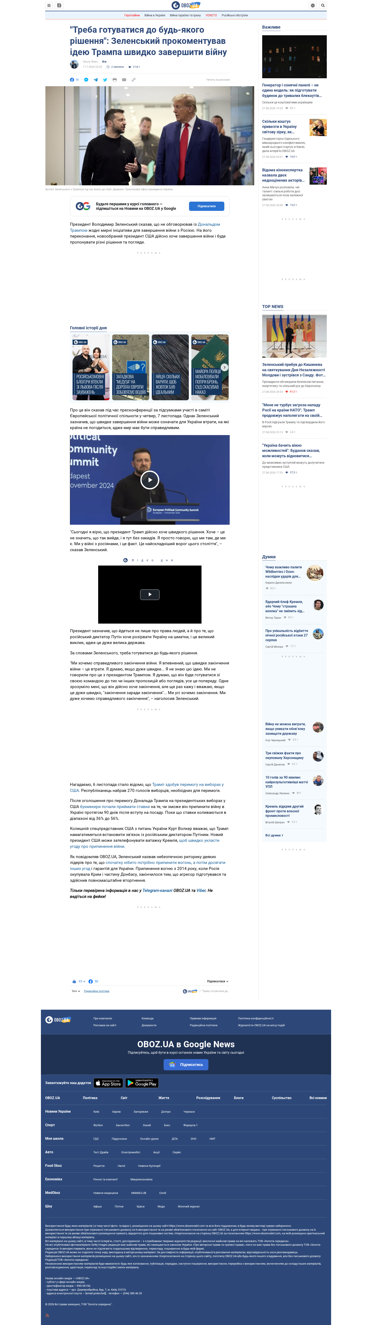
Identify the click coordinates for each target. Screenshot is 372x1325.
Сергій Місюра (274, 646)
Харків (116, 1111)
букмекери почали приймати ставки (115, 806)
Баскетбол (123, 1125)
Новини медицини (105, 1193)
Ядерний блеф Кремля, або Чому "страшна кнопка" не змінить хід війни (284, 606)
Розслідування (208, 1098)
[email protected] (95, 1293)
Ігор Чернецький (275, 740)
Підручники (119, 1138)
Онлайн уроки (149, 1138)
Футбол (98, 1125)
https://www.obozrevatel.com (187, 1225)
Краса (140, 1206)
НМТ (212, 1138)
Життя (163, 1098)
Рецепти (99, 1165)
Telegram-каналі (157, 890)
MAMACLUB (138, 1193)
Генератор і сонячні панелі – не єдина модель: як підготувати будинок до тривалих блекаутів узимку (290, 90)
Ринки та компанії (105, 1179)
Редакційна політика (96, 991)
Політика (90, 1098)
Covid (162, 1193)
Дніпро (165, 1111)
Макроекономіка (141, 1179)
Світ (124, 1098)
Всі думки (273, 835)
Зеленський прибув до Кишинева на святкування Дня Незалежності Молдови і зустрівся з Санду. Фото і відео (293, 370)
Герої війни (132, 15)
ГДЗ (96, 1138)
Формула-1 (190, 1125)
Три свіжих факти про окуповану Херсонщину (284, 755)
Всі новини (318, 1098)
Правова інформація (203, 1018)
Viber (201, 890)
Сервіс (177, 1152)
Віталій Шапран (275, 822)
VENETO (211, 15)
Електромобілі (130, 1152)
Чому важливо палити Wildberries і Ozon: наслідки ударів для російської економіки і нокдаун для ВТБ (283, 572)
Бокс (167, 1125)
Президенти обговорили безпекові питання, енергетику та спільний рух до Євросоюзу (293, 384)
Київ (96, 1111)
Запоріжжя (141, 1111)
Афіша (97, 1206)
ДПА (175, 1138)
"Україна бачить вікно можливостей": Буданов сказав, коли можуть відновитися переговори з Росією (291, 451)
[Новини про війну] (190, 992)
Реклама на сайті (104, 1025)
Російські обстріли (235, 15)
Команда (147, 1018)
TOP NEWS (272, 306)
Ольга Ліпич (90, 61)
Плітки (119, 1206)
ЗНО (193, 1138)
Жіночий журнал (189, 1206)
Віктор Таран (273, 617)
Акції (156, 1152)
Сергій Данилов (275, 764)
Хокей (147, 1125)
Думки (269, 556)
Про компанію (102, 1018)
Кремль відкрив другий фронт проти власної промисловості (284, 811)
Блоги (238, 1098)
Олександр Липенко (277, 793)
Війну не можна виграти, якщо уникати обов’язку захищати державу (285, 728)
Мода (161, 1206)
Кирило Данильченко (278, 582)
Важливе (271, 27)
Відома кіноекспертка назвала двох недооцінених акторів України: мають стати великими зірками (282, 175)
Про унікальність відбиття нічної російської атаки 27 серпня (286, 635)
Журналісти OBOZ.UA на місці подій (261, 1025)
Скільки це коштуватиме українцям (287, 102)
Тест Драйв (100, 1152)
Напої (121, 1165)
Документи (149, 1025)
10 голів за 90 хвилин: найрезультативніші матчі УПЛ (286, 782)
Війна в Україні (154, 15)
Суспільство (281, 1098)
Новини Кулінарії (149, 1165)
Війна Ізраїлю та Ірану (185, 15)
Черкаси (189, 1111)
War (104, 61)
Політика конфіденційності (256, 1018)
